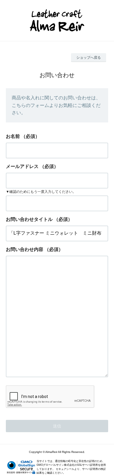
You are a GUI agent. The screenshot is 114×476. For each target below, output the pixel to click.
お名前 (13, 136)
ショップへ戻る (88, 58)
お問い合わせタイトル (29, 219)
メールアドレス (22, 166)
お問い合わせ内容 (24, 249)
